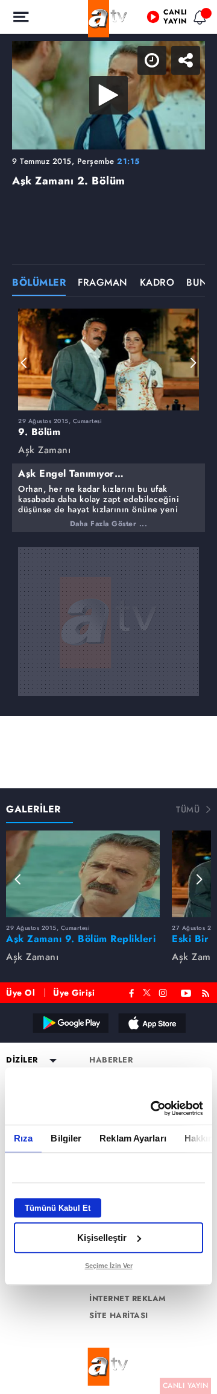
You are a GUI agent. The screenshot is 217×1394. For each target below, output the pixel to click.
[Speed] (163, 19)
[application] (108, 697)
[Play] (108, 697)
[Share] (197, 19)
